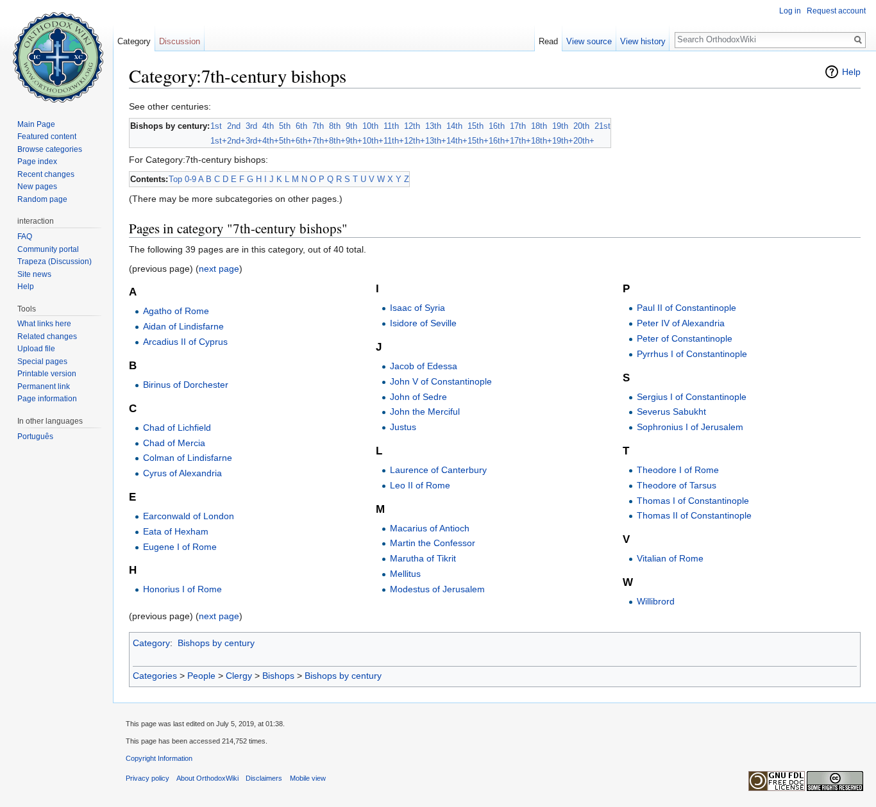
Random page (42, 199)
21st (602, 126)
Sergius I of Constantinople (691, 397)
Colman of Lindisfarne (187, 458)
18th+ (541, 141)
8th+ (337, 141)
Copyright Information (159, 758)
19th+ (562, 141)
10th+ (372, 141)
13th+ (435, 141)
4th (268, 126)
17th (518, 126)
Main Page (36, 124)
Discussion (179, 41)
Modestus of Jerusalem (437, 589)
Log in (790, 10)
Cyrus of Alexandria (182, 473)
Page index (37, 161)
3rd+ (254, 141)
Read (548, 41)
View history (643, 41)
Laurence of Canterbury (438, 470)
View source (589, 41)
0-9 (190, 179)
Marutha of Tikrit (423, 558)
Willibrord (656, 601)
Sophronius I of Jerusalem (690, 427)
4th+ (270, 141)
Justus (403, 427)
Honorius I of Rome (182, 589)
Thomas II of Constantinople (694, 515)
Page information (47, 398)
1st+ (218, 141)
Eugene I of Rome (180, 547)
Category (151, 643)
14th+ (456, 141)
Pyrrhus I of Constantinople (692, 354)
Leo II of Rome (420, 485)
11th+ (393, 141)
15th (475, 126)
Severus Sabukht (671, 411)
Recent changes (45, 174)
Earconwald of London (188, 516)
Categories (155, 675)
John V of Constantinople (441, 381)
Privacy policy (147, 778)
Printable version (46, 373)
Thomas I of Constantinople (693, 500)
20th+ (583, 141)
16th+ (499, 141)
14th (454, 126)
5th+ (287, 141)
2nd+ (236, 141)
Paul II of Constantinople (686, 308)
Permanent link (43, 386)
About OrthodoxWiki (207, 778)
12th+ (414, 141)
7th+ (320, 141)
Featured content (46, 136)
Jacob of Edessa (423, 366)
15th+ (478, 141)
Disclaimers (264, 778)
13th (433, 126)
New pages (37, 186)
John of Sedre (418, 397)
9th (351, 126)
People (201, 675)
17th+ (520, 141)
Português (35, 436)
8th (335, 126)
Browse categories (49, 149)
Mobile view (308, 778)
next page (219, 268)
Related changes (47, 336)
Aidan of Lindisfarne (183, 326)
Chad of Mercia (174, 443)
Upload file (36, 348)
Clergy (239, 675)
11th (391, 126)
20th (581, 126)
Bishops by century (216, 643)
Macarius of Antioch (429, 528)
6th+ (304, 141)
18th (539, 126)
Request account (836, 10)
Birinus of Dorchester (185, 384)
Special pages (42, 361)
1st (216, 126)
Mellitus (405, 574)
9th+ (354, 141)
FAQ (24, 236)
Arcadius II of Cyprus (185, 342)
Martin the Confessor (432, 543)
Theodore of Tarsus (676, 485)
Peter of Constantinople (684, 338)
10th (370, 126)
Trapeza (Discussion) (54, 261)
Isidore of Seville (423, 323)
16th (497, 126)
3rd (251, 126)
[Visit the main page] (56, 51)
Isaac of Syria (417, 308)
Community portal (48, 249)
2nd (233, 126)
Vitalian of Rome (670, 558)
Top (175, 179)
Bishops (278, 675)
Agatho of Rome (176, 311)
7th (318, 126)
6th (301, 126)
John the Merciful (425, 411)
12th (412, 126)
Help (851, 72)
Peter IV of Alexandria (681, 323)
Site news (34, 274)
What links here (44, 323)
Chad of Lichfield (177, 427)
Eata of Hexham (175, 531)
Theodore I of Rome (678, 470)
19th (560, 126)
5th (285, 126)
